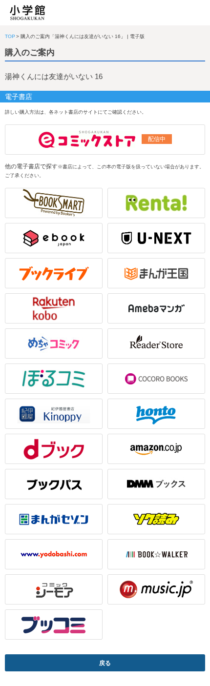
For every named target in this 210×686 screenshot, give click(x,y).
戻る (105, 663)
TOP (10, 36)
